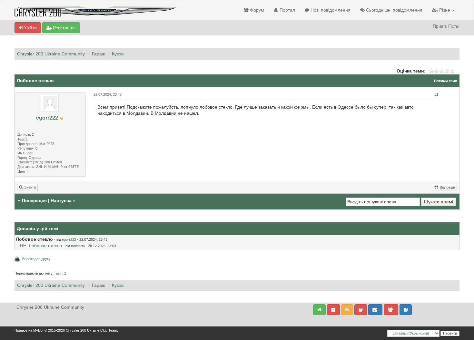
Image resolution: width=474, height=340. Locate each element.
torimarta (78, 246)
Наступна (61, 200)
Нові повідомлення (330, 10)
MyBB (38, 330)
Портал (286, 10)
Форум (256, 10)
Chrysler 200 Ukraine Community (51, 53)
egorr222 (47, 118)
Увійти (30, 27)
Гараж (98, 53)
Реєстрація (64, 27)
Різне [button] (444, 10)
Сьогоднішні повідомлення (393, 10)
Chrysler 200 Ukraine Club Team (91, 330)
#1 (436, 94)
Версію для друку (36, 259)
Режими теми (445, 81)
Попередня (34, 200)
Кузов (117, 53)
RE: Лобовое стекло (41, 245)
